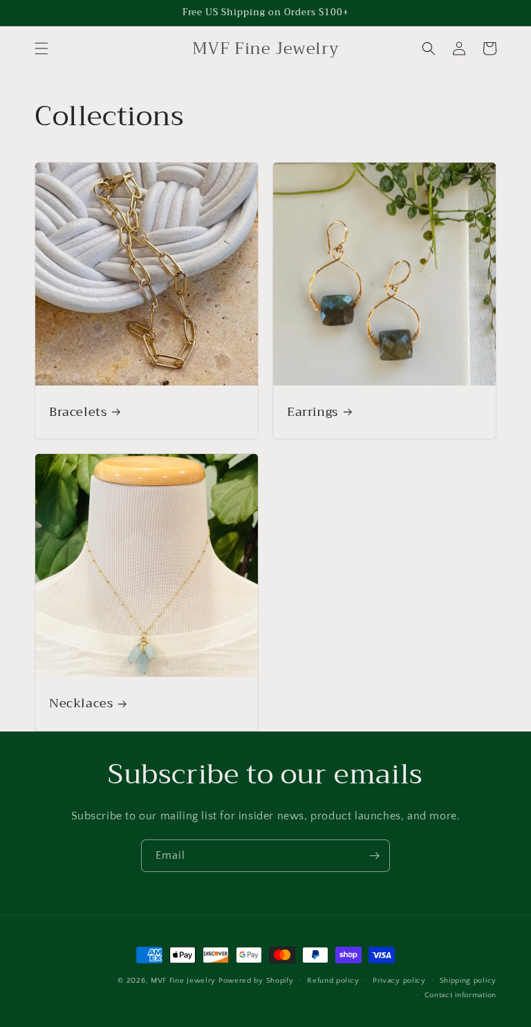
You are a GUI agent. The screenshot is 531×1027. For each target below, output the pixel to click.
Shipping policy (468, 980)
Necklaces (81, 703)
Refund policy (333, 980)
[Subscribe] (374, 855)
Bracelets (77, 412)
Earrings (312, 412)
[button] (41, 48)
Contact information (460, 995)
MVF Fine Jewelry (183, 980)
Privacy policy (399, 980)
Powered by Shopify (256, 980)
